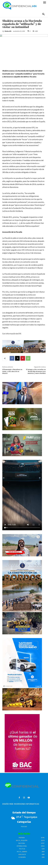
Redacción (8, 31)
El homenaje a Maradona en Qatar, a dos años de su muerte (12, 371)
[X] (17, 358)
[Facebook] (12, 358)
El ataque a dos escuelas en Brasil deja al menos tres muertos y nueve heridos (36, 371)
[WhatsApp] (28, 358)
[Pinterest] (22, 358)
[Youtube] (29, 798)
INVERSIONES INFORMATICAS (26, 804)
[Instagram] (24, 798)
